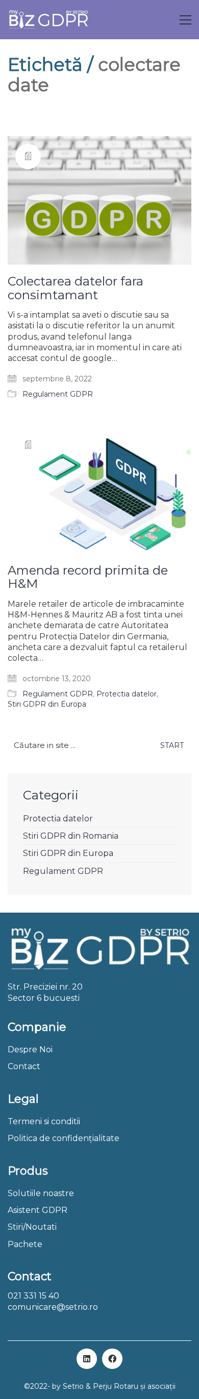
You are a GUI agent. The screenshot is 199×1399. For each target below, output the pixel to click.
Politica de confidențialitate (63, 1138)
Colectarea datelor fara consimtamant (75, 288)
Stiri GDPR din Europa (47, 704)
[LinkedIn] (87, 1359)
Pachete (25, 1244)
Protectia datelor (126, 693)
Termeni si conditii (44, 1121)
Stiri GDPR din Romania (70, 836)
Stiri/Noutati (32, 1227)
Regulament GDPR (57, 394)
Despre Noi (30, 1049)
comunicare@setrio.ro (53, 1307)
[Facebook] (112, 1359)
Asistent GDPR (37, 1210)
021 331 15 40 (33, 1296)
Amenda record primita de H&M (88, 577)
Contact (24, 1066)
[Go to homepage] (48, 19)
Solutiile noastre (41, 1193)
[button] (185, 20)
